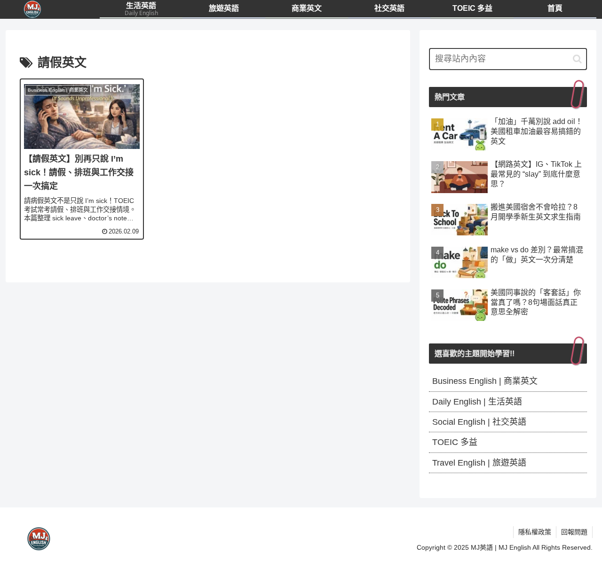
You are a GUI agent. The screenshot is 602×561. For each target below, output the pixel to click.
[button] (577, 59)
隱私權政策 (534, 532)
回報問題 (574, 532)
